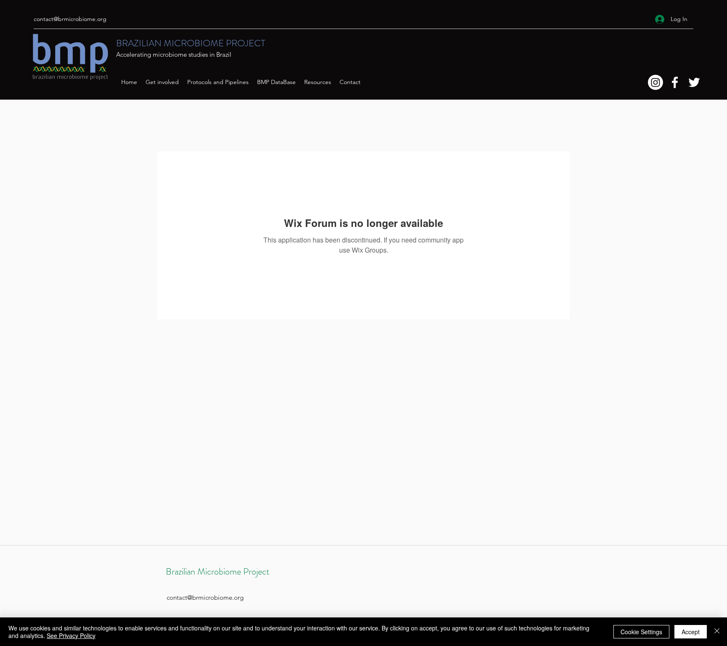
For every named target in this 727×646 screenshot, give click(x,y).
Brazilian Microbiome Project (217, 571)
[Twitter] (694, 82)
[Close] (717, 631)
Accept (691, 632)
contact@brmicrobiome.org (70, 19)
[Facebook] (674, 82)
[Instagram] (655, 82)
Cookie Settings (641, 632)
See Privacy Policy (71, 635)
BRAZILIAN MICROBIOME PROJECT (190, 43)
